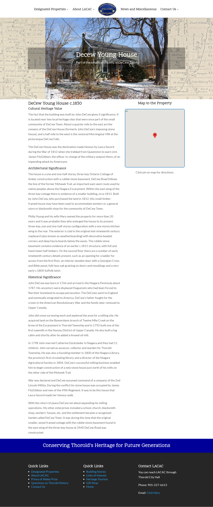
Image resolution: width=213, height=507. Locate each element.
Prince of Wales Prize (44, 479)
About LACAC (82, 10)
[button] (155, 135)
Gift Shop (92, 483)
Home (90, 486)
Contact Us (168, 10)
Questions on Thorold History (49, 483)
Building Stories (96, 471)
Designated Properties (50, 10)
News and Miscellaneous (138, 10)
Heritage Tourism (97, 479)
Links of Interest (96, 475)
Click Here (153, 492)
